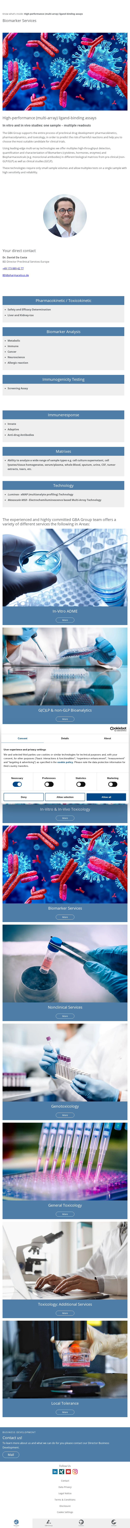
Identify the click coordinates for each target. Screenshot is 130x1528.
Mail (11, 1455)
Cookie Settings (65, 1512)
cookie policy (65, 762)
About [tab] (107, 738)
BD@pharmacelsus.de (16, 275)
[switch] (49, 784)
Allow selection (65, 797)
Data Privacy (65, 1487)
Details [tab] (65, 738)
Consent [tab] (22, 738)
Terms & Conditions (65, 1499)
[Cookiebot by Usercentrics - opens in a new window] (112, 729)
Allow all (106, 797)
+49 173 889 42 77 (13, 268)
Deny (24, 797)
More (65, 620)
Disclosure (65, 1505)
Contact (65, 1480)
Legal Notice (65, 1493)
